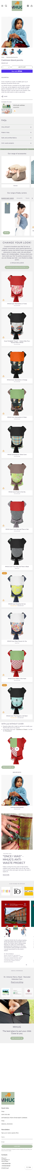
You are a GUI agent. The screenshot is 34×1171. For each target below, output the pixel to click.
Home (2, 57)
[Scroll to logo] (6, 992)
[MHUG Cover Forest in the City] (17, 475)
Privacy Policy (27, 1149)
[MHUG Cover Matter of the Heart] (17, 661)
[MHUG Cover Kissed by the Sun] (17, 587)
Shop (2, 1111)
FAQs (2, 1121)
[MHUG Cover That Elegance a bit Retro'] (17, 699)
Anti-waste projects (7, 143)
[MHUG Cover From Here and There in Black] (17, 549)
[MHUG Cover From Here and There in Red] (17, 512)
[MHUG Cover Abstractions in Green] (17, 400)
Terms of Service (5, 1150)
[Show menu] (2, 6)
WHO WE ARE (5, 1114)
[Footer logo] (7, 1098)
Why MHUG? (5, 127)
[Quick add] (3, 300)
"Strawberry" (8, 731)
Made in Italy (5, 132)
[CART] (31, 6)
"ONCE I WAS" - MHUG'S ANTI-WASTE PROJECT (14, 859)
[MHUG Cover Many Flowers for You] (17, 624)
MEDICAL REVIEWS (7, 1124)
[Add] (14, 110)
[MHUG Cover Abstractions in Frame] (17, 286)
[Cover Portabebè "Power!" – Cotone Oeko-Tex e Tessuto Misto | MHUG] (17, 324)
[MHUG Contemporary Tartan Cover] (17, 437)
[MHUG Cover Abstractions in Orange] (17, 363)
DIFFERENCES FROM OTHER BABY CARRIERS (14, 1118)
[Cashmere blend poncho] (17, 790)
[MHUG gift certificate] (6, 108)
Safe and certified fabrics (9, 138)
